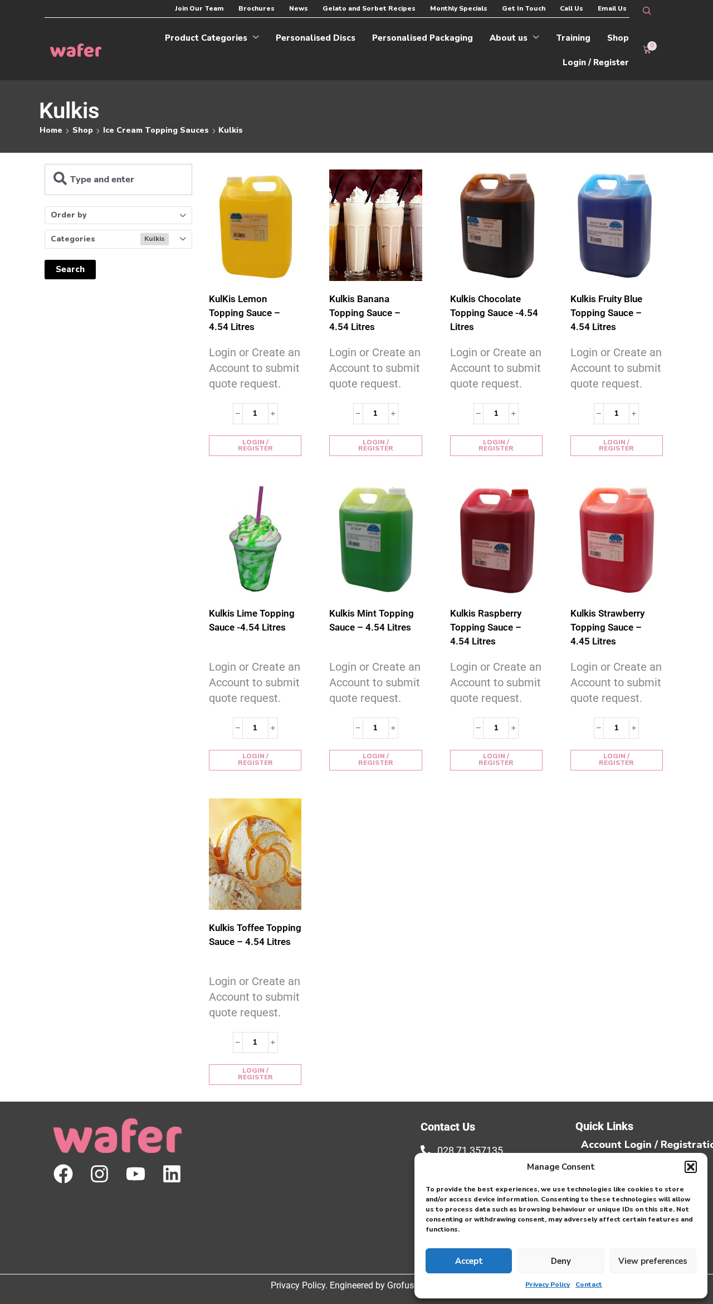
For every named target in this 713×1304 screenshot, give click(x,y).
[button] (690, 1166)
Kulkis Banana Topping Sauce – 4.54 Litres (365, 312)
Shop (82, 130)
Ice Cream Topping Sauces (156, 130)
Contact (588, 1284)
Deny (561, 1261)
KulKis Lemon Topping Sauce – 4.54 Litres (244, 312)
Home (51, 130)
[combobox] (118, 179)
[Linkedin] (172, 1174)
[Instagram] (99, 1174)
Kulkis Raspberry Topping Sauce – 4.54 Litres (485, 627)
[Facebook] (63, 1174)
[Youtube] (135, 1174)
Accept (469, 1261)
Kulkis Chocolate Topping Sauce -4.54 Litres (494, 312)
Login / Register (255, 445)
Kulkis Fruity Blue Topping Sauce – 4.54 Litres (606, 312)
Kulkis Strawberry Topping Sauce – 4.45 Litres (607, 627)
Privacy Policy (547, 1284)
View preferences (652, 1261)
